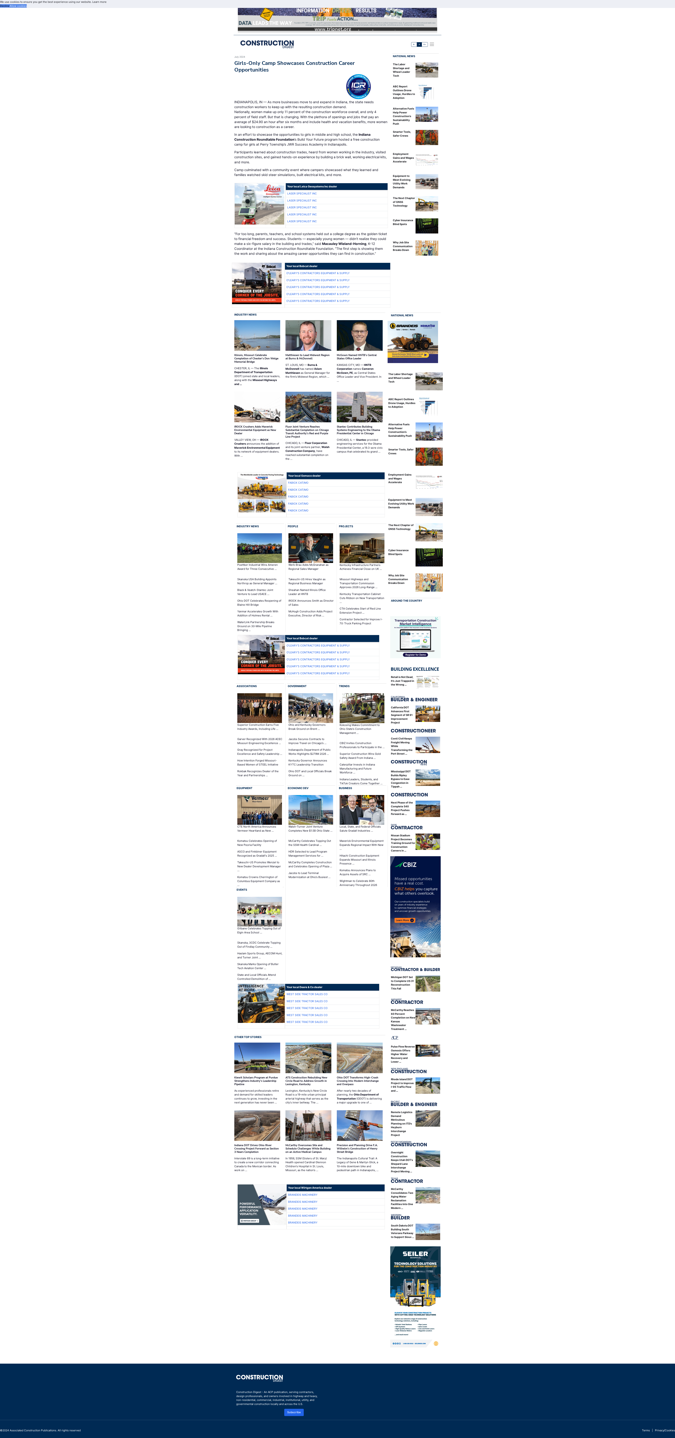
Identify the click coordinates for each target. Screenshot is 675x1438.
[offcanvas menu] (432, 44)
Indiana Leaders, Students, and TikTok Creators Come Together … (361, 781)
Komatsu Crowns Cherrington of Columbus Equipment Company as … (258, 881)
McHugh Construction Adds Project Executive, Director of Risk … (310, 613)
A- (414, 44)
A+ (424, 44)
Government (297, 686)
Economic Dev (298, 788)
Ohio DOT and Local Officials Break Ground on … (310, 773)
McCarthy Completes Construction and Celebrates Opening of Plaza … (310, 864)
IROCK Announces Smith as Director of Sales (311, 602)
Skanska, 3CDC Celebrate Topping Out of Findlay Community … (259, 944)
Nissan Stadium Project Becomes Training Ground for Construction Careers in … (403, 843)
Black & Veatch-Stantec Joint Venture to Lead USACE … (255, 592)
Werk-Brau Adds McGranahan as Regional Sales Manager (308, 567)
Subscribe (294, 1412)
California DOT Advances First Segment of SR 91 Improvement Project (402, 715)
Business (345, 788)
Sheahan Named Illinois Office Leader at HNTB (307, 592)
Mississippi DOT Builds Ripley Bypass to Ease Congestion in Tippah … (401, 779)
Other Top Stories (248, 1037)
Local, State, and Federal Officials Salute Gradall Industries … (360, 828)
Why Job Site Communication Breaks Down (403, 246)
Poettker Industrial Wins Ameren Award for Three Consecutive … (257, 567)
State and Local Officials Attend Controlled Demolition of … (256, 977)
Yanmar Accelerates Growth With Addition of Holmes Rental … (257, 613)
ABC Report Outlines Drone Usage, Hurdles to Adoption (401, 403)
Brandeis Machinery (302, 1194)
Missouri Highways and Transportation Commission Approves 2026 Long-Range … (358, 583)
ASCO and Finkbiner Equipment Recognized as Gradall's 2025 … (257, 853)
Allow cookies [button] (18, 6)
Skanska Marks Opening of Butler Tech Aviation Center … (258, 966)
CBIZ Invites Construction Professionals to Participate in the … (362, 745)
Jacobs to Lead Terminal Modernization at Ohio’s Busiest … (309, 875)
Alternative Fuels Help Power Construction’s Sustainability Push (403, 116)
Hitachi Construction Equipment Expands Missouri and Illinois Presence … (359, 859)
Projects (346, 526)
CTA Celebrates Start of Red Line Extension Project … (360, 610)
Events (242, 889)
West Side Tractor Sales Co (307, 994)
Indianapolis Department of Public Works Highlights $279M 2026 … (309, 751)
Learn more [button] (99, 2)
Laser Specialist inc (302, 193)
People (293, 526)
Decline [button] (4, 6)
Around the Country (406, 600)
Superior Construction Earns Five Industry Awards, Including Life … (258, 727)
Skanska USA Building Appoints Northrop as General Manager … (257, 581)
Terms (646, 1430)
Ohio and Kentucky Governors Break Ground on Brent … (307, 727)
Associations (247, 686)
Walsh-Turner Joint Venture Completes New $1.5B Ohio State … (310, 828)
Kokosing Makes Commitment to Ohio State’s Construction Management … (360, 729)
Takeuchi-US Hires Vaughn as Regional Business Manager (307, 581)
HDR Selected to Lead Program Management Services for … (307, 853)
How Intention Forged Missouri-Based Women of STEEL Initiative (257, 762)
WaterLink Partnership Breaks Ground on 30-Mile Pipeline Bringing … (255, 626)
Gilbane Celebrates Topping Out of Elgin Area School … (259, 930)
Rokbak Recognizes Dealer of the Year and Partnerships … (258, 773)
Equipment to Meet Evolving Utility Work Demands (401, 503)
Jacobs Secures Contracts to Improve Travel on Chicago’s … (307, 741)
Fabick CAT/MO (298, 482)
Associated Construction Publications (33, 1430)
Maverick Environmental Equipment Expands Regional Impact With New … (362, 844)
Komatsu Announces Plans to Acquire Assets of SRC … (358, 872)
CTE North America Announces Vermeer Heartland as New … (256, 828)
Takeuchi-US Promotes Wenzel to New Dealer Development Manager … (259, 866)
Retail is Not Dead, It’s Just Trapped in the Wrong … (402, 680)
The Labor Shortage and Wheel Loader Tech (400, 378)
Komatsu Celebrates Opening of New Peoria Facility (257, 843)
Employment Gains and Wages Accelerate (403, 157)
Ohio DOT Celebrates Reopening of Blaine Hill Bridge (259, 602)
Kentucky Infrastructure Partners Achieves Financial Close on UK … (361, 567)
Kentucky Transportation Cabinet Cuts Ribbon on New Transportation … (362, 598)
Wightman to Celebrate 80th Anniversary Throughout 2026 (358, 883)
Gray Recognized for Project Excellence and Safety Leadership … (259, 751)
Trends (344, 686)
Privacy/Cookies (665, 1430)
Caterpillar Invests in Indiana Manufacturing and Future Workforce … (357, 768)
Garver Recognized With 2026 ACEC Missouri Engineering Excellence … (259, 741)
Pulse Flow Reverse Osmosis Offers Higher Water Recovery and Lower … (403, 1054)
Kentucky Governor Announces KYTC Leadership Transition (307, 762)
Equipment (244, 788)
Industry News (245, 314)
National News (404, 56)
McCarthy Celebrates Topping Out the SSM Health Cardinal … (309, 843)
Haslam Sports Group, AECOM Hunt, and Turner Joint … (259, 955)
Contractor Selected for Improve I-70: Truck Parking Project (361, 621)
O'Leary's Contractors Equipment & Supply (318, 273)
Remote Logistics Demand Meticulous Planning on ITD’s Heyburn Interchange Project (401, 1123)
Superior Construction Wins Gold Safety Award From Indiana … (360, 756)
